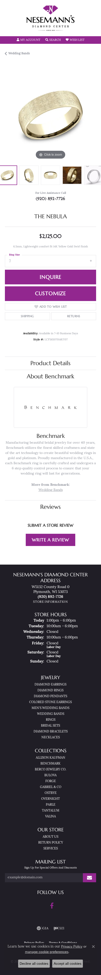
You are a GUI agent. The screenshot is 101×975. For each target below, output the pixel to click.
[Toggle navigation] (9, 29)
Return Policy (50, 842)
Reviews (50, 507)
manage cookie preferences (46, 952)
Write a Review (50, 540)
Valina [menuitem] (50, 816)
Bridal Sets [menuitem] (50, 725)
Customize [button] (50, 293)
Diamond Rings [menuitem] (50, 690)
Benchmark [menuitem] (50, 763)
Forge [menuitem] (50, 781)
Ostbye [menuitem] (51, 793)
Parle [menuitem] (50, 804)
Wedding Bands (19, 53)
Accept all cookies (67, 963)
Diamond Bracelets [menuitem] (51, 731)
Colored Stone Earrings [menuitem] (50, 702)
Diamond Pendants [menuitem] (50, 696)
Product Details (50, 363)
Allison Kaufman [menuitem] (50, 757)
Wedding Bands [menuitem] (50, 714)
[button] (28, 40)
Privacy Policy (71, 946)
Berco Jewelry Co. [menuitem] (50, 769)
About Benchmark (50, 376)
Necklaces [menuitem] (50, 737)
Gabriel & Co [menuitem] (50, 787)
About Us (50, 836)
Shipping (27, 316)
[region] (50, 115)
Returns (73, 316)
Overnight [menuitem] (50, 799)
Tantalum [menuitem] (50, 810)
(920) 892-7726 (50, 198)
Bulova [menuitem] (50, 775)
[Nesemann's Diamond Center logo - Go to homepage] (50, 18)
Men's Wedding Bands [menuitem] (50, 708)
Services (50, 848)
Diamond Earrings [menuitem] (50, 684)
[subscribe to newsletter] (89, 877)
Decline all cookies (34, 963)
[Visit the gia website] (43, 928)
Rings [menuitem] (50, 719)
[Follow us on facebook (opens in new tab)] (52, 906)
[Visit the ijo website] (58, 928)
